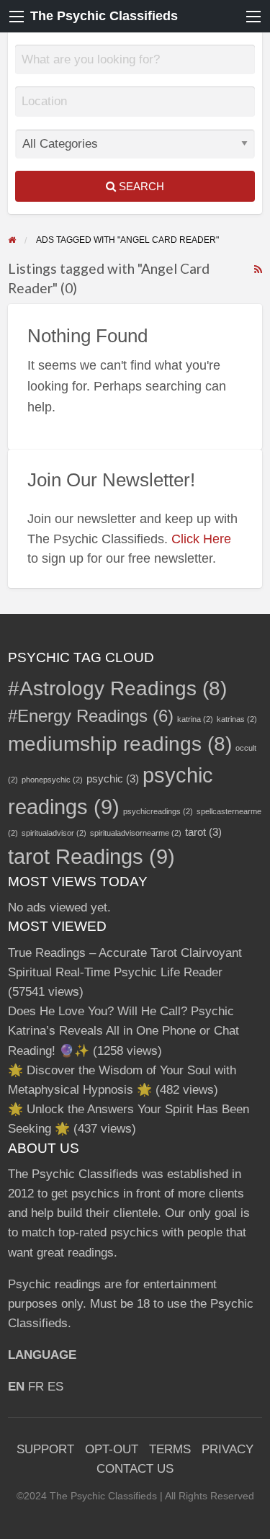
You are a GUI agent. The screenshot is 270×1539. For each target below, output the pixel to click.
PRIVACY (227, 1449)
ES (55, 1386)
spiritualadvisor (54, 833)
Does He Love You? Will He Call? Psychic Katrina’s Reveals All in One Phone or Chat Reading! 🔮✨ (123, 1030)
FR (36, 1386)
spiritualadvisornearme (135, 833)
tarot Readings (91, 856)
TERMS (170, 1449)
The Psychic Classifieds (104, 16)
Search (140, 186)
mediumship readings (120, 744)
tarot (203, 832)
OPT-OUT (111, 1449)
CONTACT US (135, 1469)
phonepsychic (52, 779)
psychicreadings (158, 811)
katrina (195, 719)
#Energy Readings (91, 716)
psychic (112, 778)
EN (16, 1386)
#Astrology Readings (117, 688)
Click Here (201, 539)
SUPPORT (45, 1449)
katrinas (237, 719)
